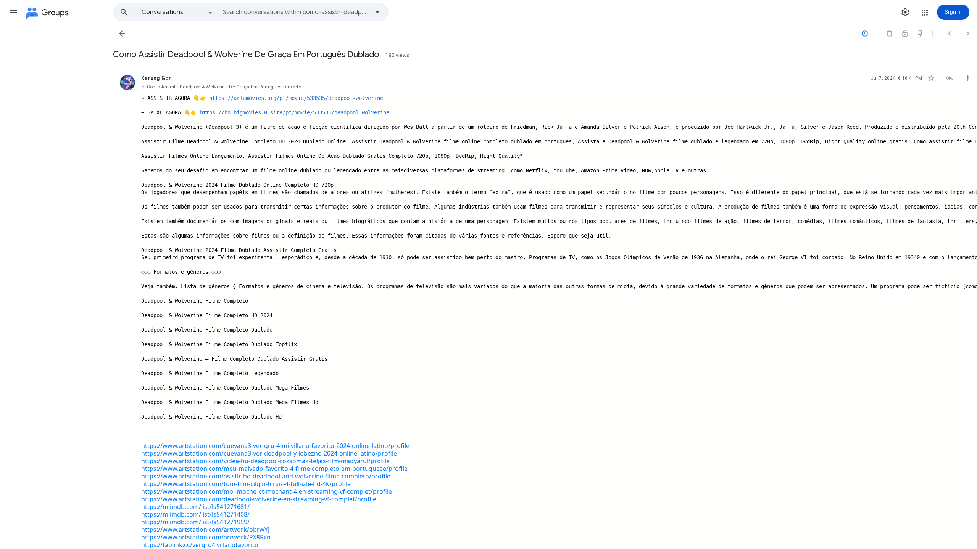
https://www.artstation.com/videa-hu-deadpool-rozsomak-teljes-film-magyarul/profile (265, 461)
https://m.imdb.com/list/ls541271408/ (195, 514)
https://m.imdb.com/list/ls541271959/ (195, 522)
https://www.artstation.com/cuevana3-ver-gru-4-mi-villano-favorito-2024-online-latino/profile (275, 445)
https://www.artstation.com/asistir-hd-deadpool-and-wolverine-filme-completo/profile (265, 476)
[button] (14, 12)
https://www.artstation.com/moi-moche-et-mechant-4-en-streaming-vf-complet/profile (266, 491)
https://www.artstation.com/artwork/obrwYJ (205, 529)
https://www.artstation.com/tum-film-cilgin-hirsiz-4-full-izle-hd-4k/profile (246, 484)
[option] (177, 12)
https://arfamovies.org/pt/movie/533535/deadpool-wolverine (296, 98)
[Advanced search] (377, 12)
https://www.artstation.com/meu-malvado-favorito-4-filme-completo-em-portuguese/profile (274, 468)
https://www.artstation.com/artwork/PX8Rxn (206, 537)
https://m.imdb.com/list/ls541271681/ (195, 506)
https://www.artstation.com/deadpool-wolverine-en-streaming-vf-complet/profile (258, 499)
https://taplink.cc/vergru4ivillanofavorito (199, 545)
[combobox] (296, 12)
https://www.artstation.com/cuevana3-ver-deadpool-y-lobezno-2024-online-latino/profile (269, 453)
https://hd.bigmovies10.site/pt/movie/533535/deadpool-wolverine (294, 112)
